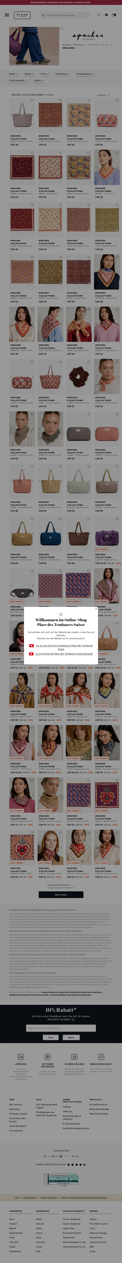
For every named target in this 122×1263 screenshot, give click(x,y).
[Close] (96, 608)
